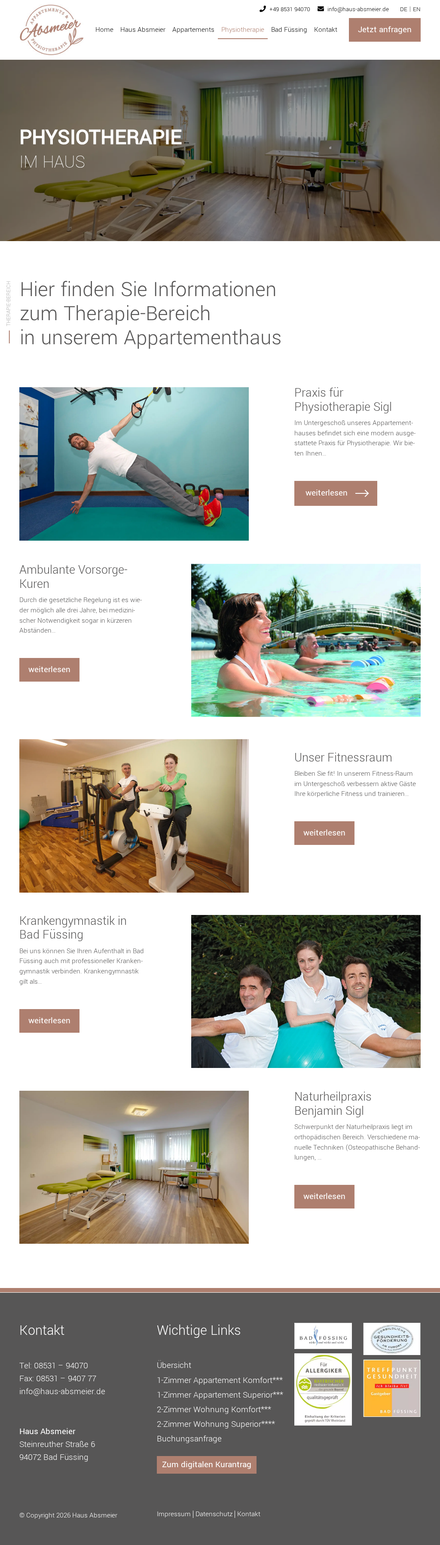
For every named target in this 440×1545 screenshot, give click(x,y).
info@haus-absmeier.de (357, 9)
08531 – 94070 (61, 1366)
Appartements (193, 29)
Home (104, 29)
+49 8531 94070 (289, 9)
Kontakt (325, 29)
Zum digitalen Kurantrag (206, 1465)
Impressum (174, 1514)
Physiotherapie (242, 29)
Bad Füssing (289, 29)
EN (417, 9)
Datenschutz (214, 1514)
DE (403, 9)
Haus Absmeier (142, 29)
